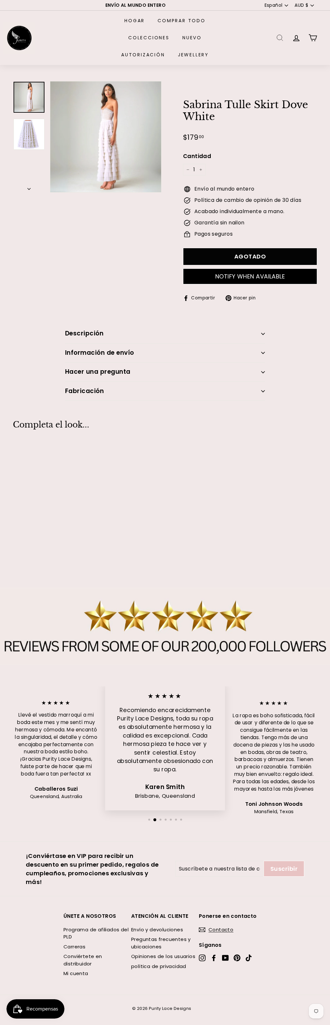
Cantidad (197, 156)
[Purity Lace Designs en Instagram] (202, 957)
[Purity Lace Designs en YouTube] (225, 957)
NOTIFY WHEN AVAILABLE (250, 276)
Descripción (84, 333)
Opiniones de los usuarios (163, 956)
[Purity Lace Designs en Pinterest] (237, 957)
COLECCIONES (149, 37)
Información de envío (99, 352)
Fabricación (84, 391)
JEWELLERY (193, 55)
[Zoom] (105, 136)
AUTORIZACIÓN (143, 55)
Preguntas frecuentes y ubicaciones (161, 943)
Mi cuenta (75, 973)
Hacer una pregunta (98, 371)
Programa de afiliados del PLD (96, 933)
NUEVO (192, 37)
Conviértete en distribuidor (82, 960)
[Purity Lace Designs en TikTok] (248, 957)
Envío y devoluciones (157, 929)
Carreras (74, 946)
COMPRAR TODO (182, 20)
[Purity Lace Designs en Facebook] (213, 957)
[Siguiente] (29, 187)
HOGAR (134, 20)
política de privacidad (158, 966)
